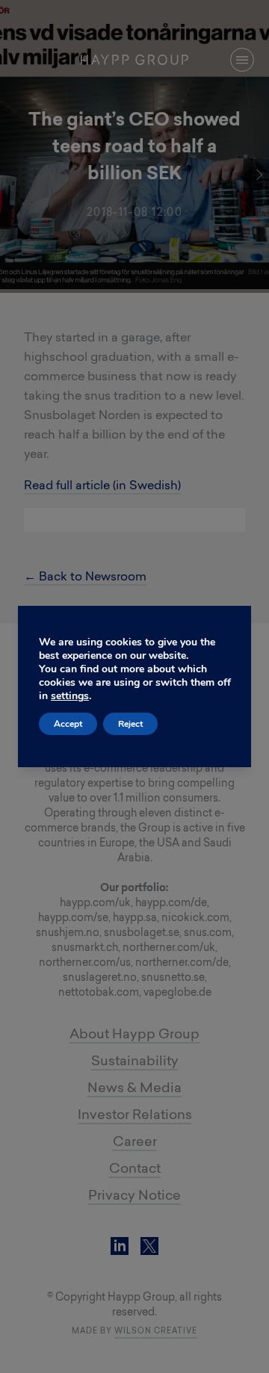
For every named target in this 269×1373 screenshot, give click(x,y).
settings (70, 696)
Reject (130, 724)
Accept (68, 724)
